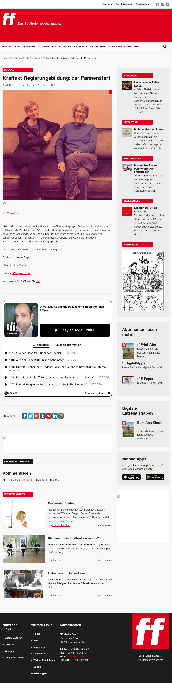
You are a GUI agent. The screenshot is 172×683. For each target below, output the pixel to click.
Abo (117, 4)
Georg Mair (13, 213)
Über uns (10, 645)
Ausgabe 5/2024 (40, 58)
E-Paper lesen (131, 47)
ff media (56, 560)
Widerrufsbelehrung (44, 660)
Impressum (39, 647)
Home (6, 58)
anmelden (27, 480)
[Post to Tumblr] (43, 416)
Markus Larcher (61, 525)
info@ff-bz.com (77, 657)
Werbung (127, 4)
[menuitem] (7, 46)
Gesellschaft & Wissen (54, 47)
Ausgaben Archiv (144, 4)
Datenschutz (40, 654)
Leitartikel (7, 47)
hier (38, 281)
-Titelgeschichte (21, 273)
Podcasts (117, 47)
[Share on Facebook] (24, 416)
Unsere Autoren (13, 638)
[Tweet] (30, 416)
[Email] (61, 416)
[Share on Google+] (36, 416)
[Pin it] (49, 416)
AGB (36, 641)
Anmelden (107, 4)
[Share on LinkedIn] (55, 416)
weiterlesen (105, 525)
